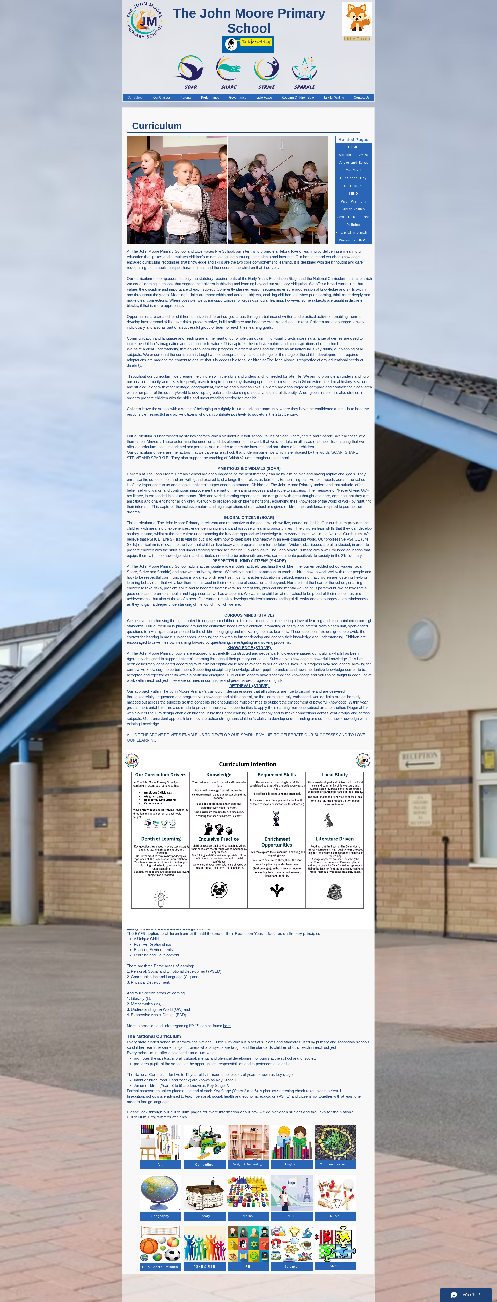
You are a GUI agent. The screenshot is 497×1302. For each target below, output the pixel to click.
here (227, 1025)
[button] (177, 190)
